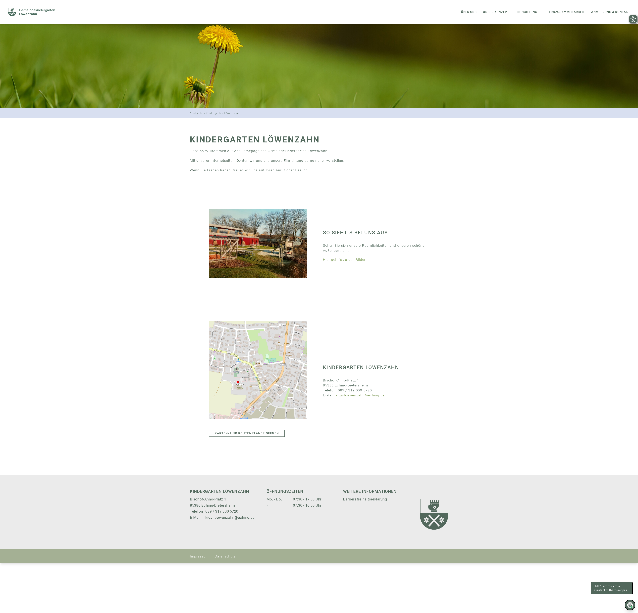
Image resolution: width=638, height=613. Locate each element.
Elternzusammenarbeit (564, 12)
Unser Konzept (496, 12)
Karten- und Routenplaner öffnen (247, 433)
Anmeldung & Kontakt (610, 12)
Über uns (469, 12)
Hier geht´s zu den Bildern (345, 260)
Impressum (199, 556)
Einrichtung (526, 12)
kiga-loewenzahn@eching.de (360, 395)
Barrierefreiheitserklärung (365, 499)
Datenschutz (225, 556)
